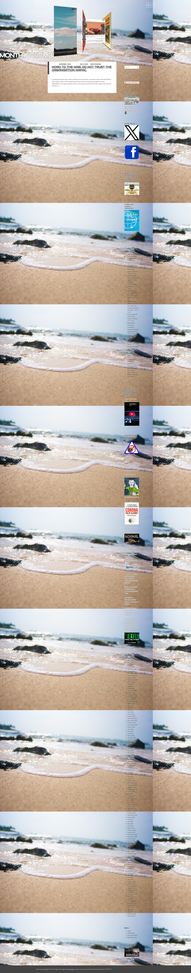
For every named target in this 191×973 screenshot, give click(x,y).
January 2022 (131, 759)
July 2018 (130, 843)
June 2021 (130, 774)
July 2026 (130, 660)
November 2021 (132, 763)
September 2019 (132, 815)
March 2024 (131, 714)
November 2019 (132, 810)
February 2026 (131, 669)
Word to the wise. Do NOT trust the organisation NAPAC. (82, 68)
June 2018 (130, 845)
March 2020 (131, 802)
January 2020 (131, 806)
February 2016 (131, 881)
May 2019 (130, 823)
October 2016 (131, 873)
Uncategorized (95, 64)
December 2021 (132, 761)
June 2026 (130, 662)
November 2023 (132, 720)
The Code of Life (129, 548)
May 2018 (130, 847)
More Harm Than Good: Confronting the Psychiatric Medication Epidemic (131, 578)
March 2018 (131, 851)
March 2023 (131, 735)
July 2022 (130, 748)
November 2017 (132, 858)
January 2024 (131, 716)
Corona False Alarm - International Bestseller (131, 527)
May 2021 (130, 776)
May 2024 (130, 710)
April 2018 (130, 849)
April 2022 (130, 755)
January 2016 (131, 883)
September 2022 (132, 744)
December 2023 (132, 718)
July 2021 (130, 772)
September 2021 (132, 767)
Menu (152, 5)
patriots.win (128, 466)
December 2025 (132, 673)
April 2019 (130, 825)
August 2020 (131, 791)
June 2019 (130, 821)
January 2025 (131, 692)
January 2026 (131, 671)
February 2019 (131, 830)
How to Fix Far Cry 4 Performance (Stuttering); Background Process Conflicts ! (133, 267)
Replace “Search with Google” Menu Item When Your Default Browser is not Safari (133, 305)
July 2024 (130, 705)
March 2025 (131, 688)
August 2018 (131, 841)
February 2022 (131, 757)
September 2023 (132, 724)
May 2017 (130, 864)
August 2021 (131, 770)
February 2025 (131, 690)
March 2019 (130, 828)
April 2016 (130, 879)
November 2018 (132, 836)
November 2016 (132, 871)
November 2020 (132, 785)
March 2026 (131, 667)
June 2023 (130, 729)
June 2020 (130, 795)
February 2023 (131, 737)
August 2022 (131, 746)
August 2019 (131, 817)
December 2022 (132, 740)
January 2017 (131, 868)
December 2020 (132, 783)
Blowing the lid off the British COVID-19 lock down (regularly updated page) (133, 351)
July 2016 (130, 875)
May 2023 (130, 731)
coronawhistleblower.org (131, 498)
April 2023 (130, 733)
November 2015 (132, 886)
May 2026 (130, 664)
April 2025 (130, 686)
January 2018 (131, 856)
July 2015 (130, 892)
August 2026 (131, 658)
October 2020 (131, 787)
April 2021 (130, 778)
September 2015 (132, 890)
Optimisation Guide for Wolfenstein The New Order (133, 256)
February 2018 (131, 853)
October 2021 (131, 765)
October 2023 (131, 722)
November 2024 (132, 697)
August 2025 (131, 682)
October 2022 (131, 742)
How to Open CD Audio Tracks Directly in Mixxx (132, 316)
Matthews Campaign (130, 560)
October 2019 (131, 813)
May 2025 (130, 684)
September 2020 (132, 789)
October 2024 (131, 699)
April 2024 (130, 712)
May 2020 (130, 798)
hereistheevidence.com (131, 470)
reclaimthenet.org (129, 474)
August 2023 (131, 727)
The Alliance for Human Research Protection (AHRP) (131, 554)
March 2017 (130, 866)
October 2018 (131, 838)
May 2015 (130, 896)
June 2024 (130, 707)
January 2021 (131, 780)
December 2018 (132, 834)
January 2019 (131, 832)
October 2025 (131, 677)
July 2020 (130, 793)
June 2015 (130, 894)
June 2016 (130, 877)
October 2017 (131, 860)
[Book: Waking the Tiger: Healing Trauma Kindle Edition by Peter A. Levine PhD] (95, 51)
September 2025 (132, 679)
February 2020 (131, 804)
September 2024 (132, 701)
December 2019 (132, 808)
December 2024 (132, 694)
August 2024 (131, 703)
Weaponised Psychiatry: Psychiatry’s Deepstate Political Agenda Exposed (133, 327)
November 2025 (132, 675)
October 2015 (131, 888)
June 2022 (130, 750)
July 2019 (130, 819)
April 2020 (130, 800)
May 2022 (130, 752)
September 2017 (132, 862)
